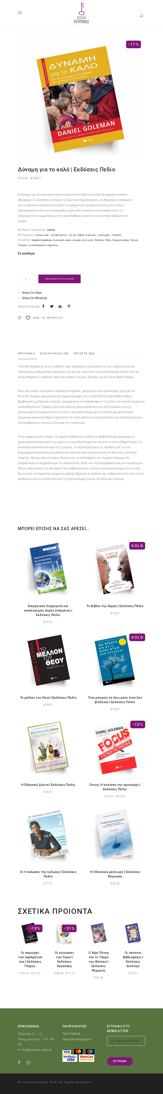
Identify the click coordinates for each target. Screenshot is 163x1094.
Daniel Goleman (42, 240)
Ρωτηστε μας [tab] (84, 353)
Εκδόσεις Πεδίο (103, 240)
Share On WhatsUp (34, 298)
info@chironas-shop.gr (36, 1049)
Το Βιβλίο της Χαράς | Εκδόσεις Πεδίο (114, 606)
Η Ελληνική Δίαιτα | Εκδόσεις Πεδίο (48, 785)
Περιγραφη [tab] (26, 353)
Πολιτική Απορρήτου (77, 1039)
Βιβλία (81, 235)
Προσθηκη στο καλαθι (59, 278)
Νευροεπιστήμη (120, 240)
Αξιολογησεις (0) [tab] (54, 353)
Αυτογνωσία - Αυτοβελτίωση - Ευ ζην (55, 235)
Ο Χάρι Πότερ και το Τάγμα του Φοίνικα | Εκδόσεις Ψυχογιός (99, 961)
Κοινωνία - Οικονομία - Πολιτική (103, 235)
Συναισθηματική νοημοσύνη (43, 245)
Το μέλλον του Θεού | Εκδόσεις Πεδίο (48, 698)
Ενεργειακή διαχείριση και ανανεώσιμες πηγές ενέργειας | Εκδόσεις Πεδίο (48, 610)
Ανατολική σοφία (62, 240)
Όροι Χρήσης (71, 1033)
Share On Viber (32, 292)
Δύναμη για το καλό (82, 240)
